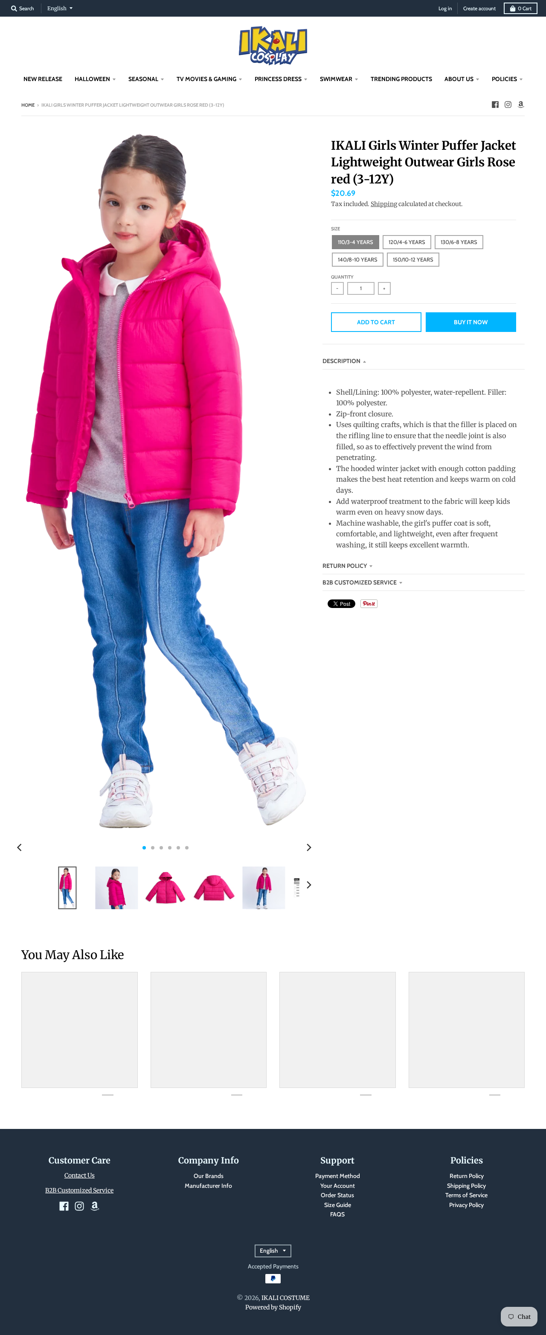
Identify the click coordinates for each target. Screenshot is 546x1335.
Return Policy (467, 1176)
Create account (479, 8)
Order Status (337, 1195)
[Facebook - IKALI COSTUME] (495, 104)
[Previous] (20, 847)
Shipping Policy (466, 1186)
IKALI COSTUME (285, 1298)
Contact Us (79, 1175)
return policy (344, 566)
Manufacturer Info (208, 1186)
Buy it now (471, 322)
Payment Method (337, 1176)
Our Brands (209, 1176)
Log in (445, 8)
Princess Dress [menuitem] (278, 79)
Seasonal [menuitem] (143, 79)
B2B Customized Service (359, 582)
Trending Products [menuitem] (401, 79)
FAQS (337, 1214)
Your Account (337, 1186)
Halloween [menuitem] (92, 79)
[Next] (308, 847)
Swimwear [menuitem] (336, 79)
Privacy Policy (466, 1205)
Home (28, 105)
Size (335, 229)
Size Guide (337, 1205)
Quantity (342, 277)
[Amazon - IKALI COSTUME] (521, 104)
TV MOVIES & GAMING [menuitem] (206, 79)
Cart (524, 8)
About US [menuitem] (458, 79)
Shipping (384, 204)
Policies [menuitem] (504, 79)
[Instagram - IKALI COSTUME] (508, 104)
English (57, 8)
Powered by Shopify (273, 1307)
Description (341, 361)
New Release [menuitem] (42, 79)
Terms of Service (466, 1195)
